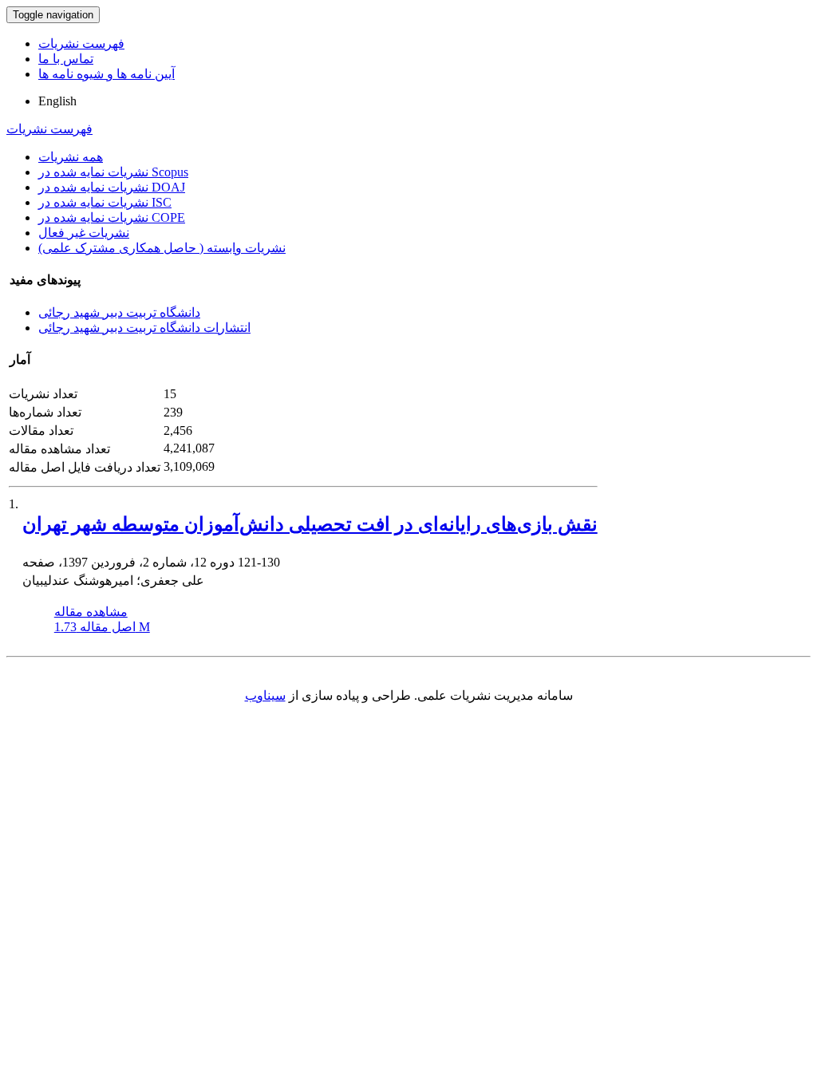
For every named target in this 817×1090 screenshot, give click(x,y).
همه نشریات (70, 157)
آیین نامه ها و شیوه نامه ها (106, 74)
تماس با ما (65, 58)
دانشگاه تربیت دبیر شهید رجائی (119, 312)
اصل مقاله (102, 627)
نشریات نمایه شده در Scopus (113, 172)
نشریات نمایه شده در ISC (105, 202)
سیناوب (265, 695)
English (57, 101)
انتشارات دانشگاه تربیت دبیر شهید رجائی (144, 327)
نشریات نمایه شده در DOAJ (111, 187)
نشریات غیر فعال (83, 232)
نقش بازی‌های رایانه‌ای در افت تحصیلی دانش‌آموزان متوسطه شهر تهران (310, 524)
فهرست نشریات (81, 43)
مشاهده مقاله (91, 611)
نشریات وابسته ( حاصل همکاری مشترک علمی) (162, 248)
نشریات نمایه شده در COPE (111, 217)
